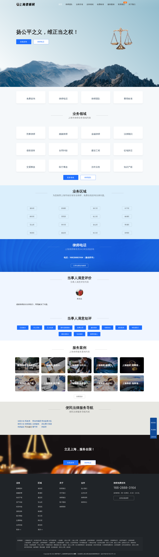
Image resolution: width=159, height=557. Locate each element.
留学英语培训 (28, 547)
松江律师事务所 (80, 545)
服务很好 (94, 327)
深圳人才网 (135, 545)
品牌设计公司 (125, 542)
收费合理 (80, 327)
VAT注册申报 (52, 540)
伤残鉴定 (21, 427)
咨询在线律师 (123, 498)
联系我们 (121, 4)
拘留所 (44, 427)
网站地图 (42, 547)
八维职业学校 (92, 542)
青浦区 (127, 225)
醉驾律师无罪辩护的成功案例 (27, 365)
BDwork (45, 540)
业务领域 (90, 4)
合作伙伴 (84, 493)
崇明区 (127, 233)
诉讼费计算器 (46, 424)
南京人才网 (117, 542)
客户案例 (62, 502)
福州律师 (36, 547)
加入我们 (84, 488)
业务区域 (79, 4)
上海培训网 (99, 540)
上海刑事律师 (91, 540)
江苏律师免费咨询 (107, 545)
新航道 (65, 545)
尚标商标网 (32, 545)
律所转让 (84, 502)
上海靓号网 (52, 542)
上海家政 (106, 540)
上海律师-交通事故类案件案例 (79, 383)
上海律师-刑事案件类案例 (131, 365)
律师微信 (62, 497)
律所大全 (21, 424)
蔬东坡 (68, 547)
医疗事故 (19, 516)
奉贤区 (32, 233)
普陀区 (63, 216)
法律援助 (35, 424)
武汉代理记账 (97, 545)
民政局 (27, 421)
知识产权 (19, 497)
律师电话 (40, 42)
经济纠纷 (19, 507)
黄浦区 (63, 208)
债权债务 (19, 511)
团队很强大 (65, 334)
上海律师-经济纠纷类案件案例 (105, 383)
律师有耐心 (94, 334)
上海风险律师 (60, 542)
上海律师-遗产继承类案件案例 (27, 383)
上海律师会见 (114, 540)
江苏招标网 (117, 545)
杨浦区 (127, 216)
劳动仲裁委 (36, 421)
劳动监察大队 (46, 421)
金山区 (95, 225)
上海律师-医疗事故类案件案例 (53, 383)
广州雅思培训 (49, 545)
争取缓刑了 (135, 327)
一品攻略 (60, 540)
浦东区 (32, 208)
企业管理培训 (74, 542)
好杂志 (26, 545)
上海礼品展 (35, 542)
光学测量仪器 (83, 542)
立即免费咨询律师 (79, 265)
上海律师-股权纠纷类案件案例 (53, 365)
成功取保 (121, 327)
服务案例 (111, 4)
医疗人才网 (109, 542)
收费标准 (100, 4)
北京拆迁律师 (101, 542)
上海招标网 (131, 540)
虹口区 (95, 216)
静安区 (32, 216)
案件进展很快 (65, 327)
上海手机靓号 (123, 540)
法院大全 (21, 421)
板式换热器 (89, 545)
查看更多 (79, 396)
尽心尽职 (36, 327)
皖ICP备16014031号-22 (108, 554)
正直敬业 (23, 327)
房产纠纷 (19, 502)
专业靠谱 (79, 334)
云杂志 (67, 542)
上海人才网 (67, 540)
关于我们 (131, 4)
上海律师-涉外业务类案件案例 (79, 365)
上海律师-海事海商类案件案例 (131, 383)
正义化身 (50, 327)
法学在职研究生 (126, 545)
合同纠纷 (19, 525)
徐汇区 (95, 208)
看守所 (35, 427)
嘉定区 (63, 233)
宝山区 (32, 225)
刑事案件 (19, 488)
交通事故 (19, 520)
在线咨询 (23, 42)
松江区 (95, 233)
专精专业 (107, 327)
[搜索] (142, 4)
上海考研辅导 (43, 542)
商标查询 (133, 542)
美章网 (48, 547)
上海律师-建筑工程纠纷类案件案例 (105, 365)
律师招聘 (84, 497)
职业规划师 (54, 547)
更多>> (18, 529)
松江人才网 (71, 545)
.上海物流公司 (28, 540)
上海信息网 (82, 540)
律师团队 (69, 4)
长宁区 (127, 208)
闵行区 (63, 225)
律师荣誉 (62, 507)
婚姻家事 (19, 493)
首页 (60, 4)
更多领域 (70, 177)
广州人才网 (40, 545)
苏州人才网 (62, 547)
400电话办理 (37, 540)
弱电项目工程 (58, 545)
